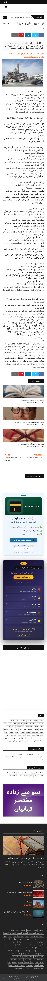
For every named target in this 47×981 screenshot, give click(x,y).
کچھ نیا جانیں (36, 8)
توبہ (13, 726)
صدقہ (28, 735)
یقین (9, 741)
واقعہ (18, 738)
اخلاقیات (23, 721)
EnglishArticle (38, 968)
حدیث (8, 726)
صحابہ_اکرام (40, 735)
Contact (5, 979)
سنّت (41, 732)
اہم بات (20, 723)
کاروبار (41, 741)
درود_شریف (32, 945)
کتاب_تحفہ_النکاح (24, 776)
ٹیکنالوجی (7, 738)
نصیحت (28, 738)
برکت (42, 28)
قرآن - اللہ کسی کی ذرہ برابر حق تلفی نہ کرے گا (26, 53)
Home (28, 979)
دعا (22, 773)
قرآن (19, 735)
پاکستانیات (14, 757)
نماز (23, 738)
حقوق (41, 729)
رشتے (20, 729)
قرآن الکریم (12, 954)
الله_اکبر (41, 773)
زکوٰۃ (11, 729)
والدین (13, 738)
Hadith (29, 968)
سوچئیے (28, 732)
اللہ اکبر (26, 723)
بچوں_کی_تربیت (29, 754)
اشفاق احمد (40, 933)
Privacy (12, 979)
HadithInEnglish (12, 17)
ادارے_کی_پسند (14, 721)
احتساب (41, 721)
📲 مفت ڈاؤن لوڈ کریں (23, 540)
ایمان (14, 723)
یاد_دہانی (22, 965)
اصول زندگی (40, 723)
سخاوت (6, 729)
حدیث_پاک (27, 773)
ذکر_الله (13, 773)
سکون (22, 732)
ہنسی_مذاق (29, 965)
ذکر (25, 729)
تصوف (36, 726)
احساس (29, 721)
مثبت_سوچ (13, 735)
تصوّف (35, 939)
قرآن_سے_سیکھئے (38, 776)
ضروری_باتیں (29, 954)
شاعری (11, 732)
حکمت (36, 729)
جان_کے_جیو (21, 754)
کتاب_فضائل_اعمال (12, 776)
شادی (16, 732)
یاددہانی (15, 741)
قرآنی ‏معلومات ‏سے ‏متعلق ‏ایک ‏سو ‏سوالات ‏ (25, 858)
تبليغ (15, 936)
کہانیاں (21, 741)
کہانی (26, 741)
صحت (33, 735)
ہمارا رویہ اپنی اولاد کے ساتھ (34, 57)
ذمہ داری (30, 729)
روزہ (16, 729)
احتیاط (35, 721)
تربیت (5, 723)
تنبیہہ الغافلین (20, 726)
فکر (24, 735)
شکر (6, 732)
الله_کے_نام (32, 723)
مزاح (7, 735)
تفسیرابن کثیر (29, 726)
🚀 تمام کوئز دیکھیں (24, 577)
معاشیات (34, 738)
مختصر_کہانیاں (39, 962)
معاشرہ (41, 738)
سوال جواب (35, 732)
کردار (31, 741)
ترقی (41, 726)
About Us (21, 979)
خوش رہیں (40, 945)
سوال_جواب (40, 951)
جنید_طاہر (33, 942)
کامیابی (36, 741)
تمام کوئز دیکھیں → (24, 635)
